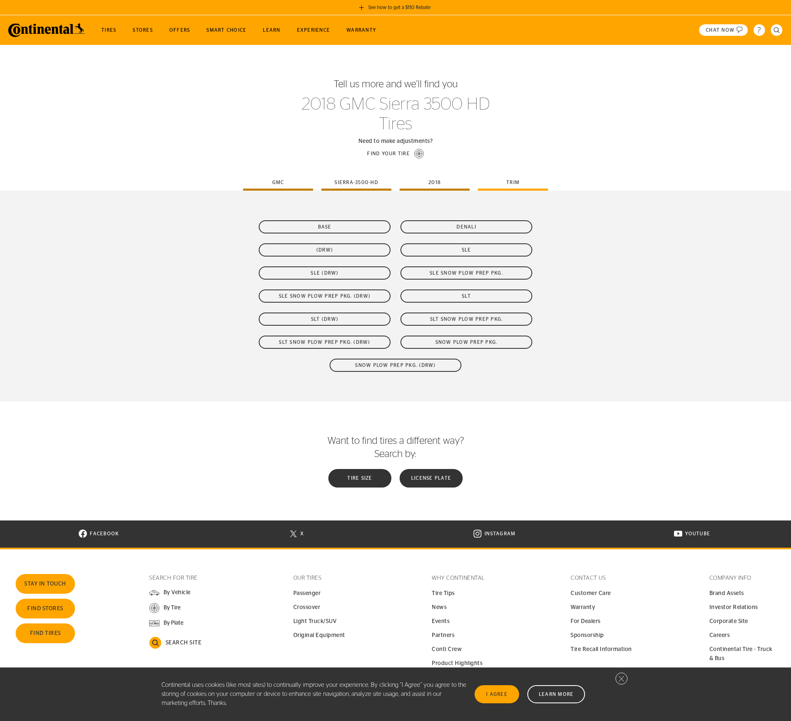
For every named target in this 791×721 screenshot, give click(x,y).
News (439, 607)
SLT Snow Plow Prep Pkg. (466, 319)
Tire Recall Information (601, 649)
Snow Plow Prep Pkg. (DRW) (395, 365)
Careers (719, 635)
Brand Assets (726, 593)
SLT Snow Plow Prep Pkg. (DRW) (324, 342)
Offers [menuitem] (179, 30)
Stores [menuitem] (143, 30)
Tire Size (359, 478)
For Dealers (586, 621)
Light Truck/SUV (315, 621)
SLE (466, 249)
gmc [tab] (278, 182)
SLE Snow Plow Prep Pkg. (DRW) (324, 296)
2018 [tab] (434, 182)
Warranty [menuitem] (361, 30)
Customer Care (591, 593)
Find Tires (45, 633)
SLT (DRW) (324, 319)
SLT (466, 296)
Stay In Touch (45, 584)
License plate (431, 478)
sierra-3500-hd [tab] (356, 182)
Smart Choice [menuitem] (226, 30)
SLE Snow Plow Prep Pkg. (466, 273)
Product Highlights (457, 663)
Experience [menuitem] (313, 30)
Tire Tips (443, 593)
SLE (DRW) (324, 273)
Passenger (307, 593)
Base (325, 226)
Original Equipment (319, 635)
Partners (443, 635)
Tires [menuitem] (108, 30)
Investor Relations (733, 607)
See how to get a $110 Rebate (399, 7)
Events (440, 621)
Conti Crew (447, 649)
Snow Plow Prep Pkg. (466, 342)
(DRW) (324, 249)
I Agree (497, 694)
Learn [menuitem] (271, 30)
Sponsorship (587, 635)
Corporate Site (728, 621)
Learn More (556, 694)
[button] (395, 154)
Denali (466, 226)
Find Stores (45, 608)
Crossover (307, 607)
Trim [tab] (513, 182)
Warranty (583, 607)
